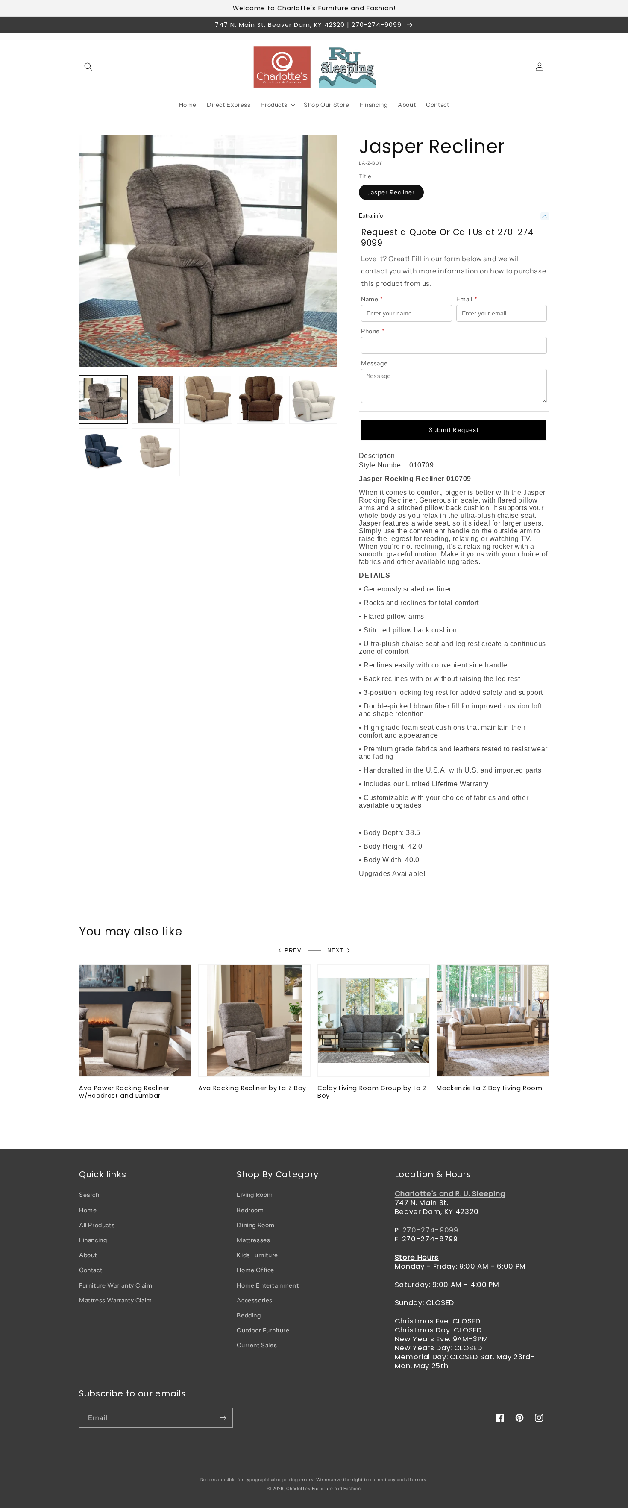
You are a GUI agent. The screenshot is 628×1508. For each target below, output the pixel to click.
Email (467, 299)
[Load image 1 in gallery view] (103, 400)
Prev (293, 950)
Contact (90, 1270)
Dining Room (256, 1225)
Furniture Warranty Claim (115, 1285)
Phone (373, 331)
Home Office (255, 1270)
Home (88, 1210)
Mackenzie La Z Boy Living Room (490, 1088)
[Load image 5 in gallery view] (313, 400)
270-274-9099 (430, 1230)
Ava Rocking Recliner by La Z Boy (252, 1088)
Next (335, 950)
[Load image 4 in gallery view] (261, 400)
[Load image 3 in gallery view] (208, 400)
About (88, 1255)
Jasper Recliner (391, 192)
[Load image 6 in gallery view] (103, 452)
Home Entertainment (268, 1285)
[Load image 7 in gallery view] (156, 452)
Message (374, 363)
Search (89, 1195)
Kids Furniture (257, 1255)
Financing (93, 1240)
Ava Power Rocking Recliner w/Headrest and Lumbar (124, 1091)
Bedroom (250, 1210)
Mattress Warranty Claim (115, 1300)
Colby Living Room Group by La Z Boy (371, 1091)
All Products (96, 1225)
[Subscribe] (223, 1418)
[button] (88, 66)
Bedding (249, 1315)
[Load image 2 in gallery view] (156, 400)
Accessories (255, 1300)
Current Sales (257, 1345)
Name (372, 299)
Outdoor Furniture (263, 1330)
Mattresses (253, 1240)
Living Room (255, 1195)
